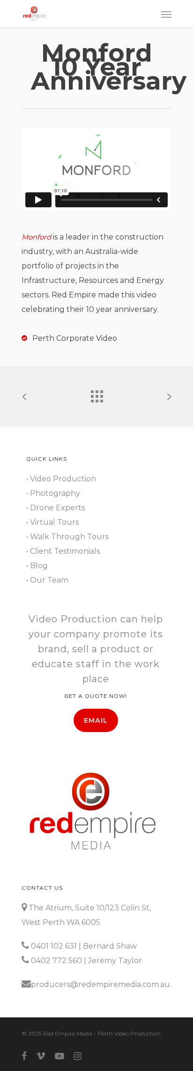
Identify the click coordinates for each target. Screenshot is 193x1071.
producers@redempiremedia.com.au (100, 984)
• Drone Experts (55, 507)
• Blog (37, 565)
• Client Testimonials (63, 551)
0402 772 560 (56, 960)
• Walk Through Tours (67, 536)
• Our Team (47, 580)
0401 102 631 (54, 946)
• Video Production (61, 478)
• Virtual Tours (52, 522)
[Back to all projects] (96, 394)
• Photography (53, 493)
